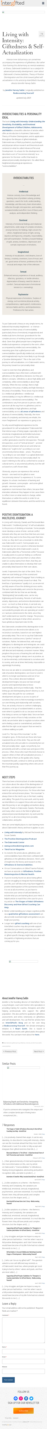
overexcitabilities (6, 1046)
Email (4, 1357)
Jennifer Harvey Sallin (36, 1043)
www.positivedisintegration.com (19, 846)
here (37, 1034)
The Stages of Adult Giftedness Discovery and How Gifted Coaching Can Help (24, 904)
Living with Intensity (13, 832)
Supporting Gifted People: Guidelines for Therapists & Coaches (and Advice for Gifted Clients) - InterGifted (24, 1229)
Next (43, 1093)
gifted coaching (22, 923)
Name (4, 1347)
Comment (5, 1315)
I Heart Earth (20, 1028)
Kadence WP (26, 1422)
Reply (43, 1134)
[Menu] (43, 3)
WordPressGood (6, 1424)
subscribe (23, 1410)
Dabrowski (9, 1043)
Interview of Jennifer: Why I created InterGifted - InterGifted (25, 1176)
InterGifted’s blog (14, 1023)
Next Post (38, 1051)
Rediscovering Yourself (23, 93)
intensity (28, 1043)
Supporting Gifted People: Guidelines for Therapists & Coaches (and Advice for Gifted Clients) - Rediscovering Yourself (24, 1278)
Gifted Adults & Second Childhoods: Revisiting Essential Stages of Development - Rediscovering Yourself (24, 1253)
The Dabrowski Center (14, 842)
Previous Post (10, 1051)
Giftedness (22, 1043)
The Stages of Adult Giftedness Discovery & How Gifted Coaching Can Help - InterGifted (24, 1130)
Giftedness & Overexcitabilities (18, 865)
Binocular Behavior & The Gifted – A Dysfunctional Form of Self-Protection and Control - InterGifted (25, 1154)
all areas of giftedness (30, 411)
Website (4, 1367)
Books (4, 1043)
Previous (4, 1093)
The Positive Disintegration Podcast (20, 839)
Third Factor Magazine (14, 849)
